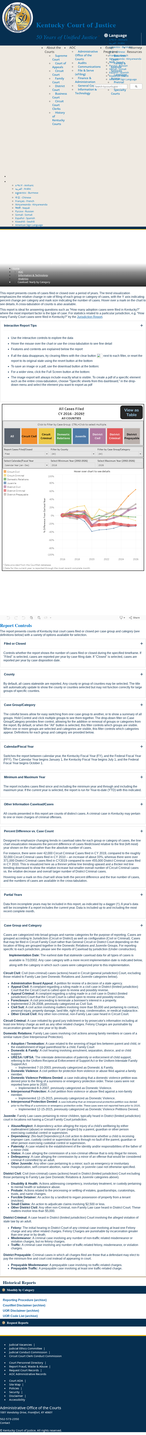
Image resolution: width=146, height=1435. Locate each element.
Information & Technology (86, 91)
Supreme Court (59, 57)
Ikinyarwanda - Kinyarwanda (125, 59)
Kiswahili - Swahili (119, 76)
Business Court (59, 95)
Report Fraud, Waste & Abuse (28, 1366)
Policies (14, 1388)
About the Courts (53, 50)
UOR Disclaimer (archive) (21, 1310)
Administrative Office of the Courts (86, 55)
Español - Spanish (119, 72)
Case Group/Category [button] (19, 704)
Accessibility (17, 1399)
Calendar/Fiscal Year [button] (19, 746)
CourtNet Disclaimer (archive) (24, 1305)
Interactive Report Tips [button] (20, 325)
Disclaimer (16, 1396)
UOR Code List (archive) (20, 1316)
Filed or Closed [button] (15, 643)
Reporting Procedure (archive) (25, 1300)
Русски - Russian (118, 65)
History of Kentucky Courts (58, 118)
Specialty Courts (118, 91)
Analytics (23, 278)
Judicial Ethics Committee (25, 1348)
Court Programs (110, 50)
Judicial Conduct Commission (28, 1352)
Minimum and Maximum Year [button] (24, 777)
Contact (15, 175)
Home (15, 268)
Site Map (15, 1384)
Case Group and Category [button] (23, 925)
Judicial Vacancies (20, 1344)
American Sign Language (123, 79)
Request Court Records (24, 1370)
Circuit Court (58, 72)
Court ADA (16, 1380)
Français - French (24, 201)
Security (14, 1392)
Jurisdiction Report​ (89, 316)
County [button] (9, 674)
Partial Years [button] (13, 894)
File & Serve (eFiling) (84, 72)
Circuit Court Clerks (58, 105)
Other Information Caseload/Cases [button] (29, 804)
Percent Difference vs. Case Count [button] (29, 831)
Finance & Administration (85, 80)
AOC (72, 48)
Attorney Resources (134, 50)
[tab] (73, 325)
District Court (58, 88)
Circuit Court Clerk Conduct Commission (35, 1356)
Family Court (58, 80)
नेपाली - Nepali (116, 62)
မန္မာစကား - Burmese (120, 47)
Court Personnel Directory (26, 1362)
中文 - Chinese (23, 197)
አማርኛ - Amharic (118, 39)
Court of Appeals (59, 65)
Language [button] (117, 35)
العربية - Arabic (117, 43)
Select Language (23, 181)
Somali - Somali (117, 69)
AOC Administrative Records (27, 1374)
